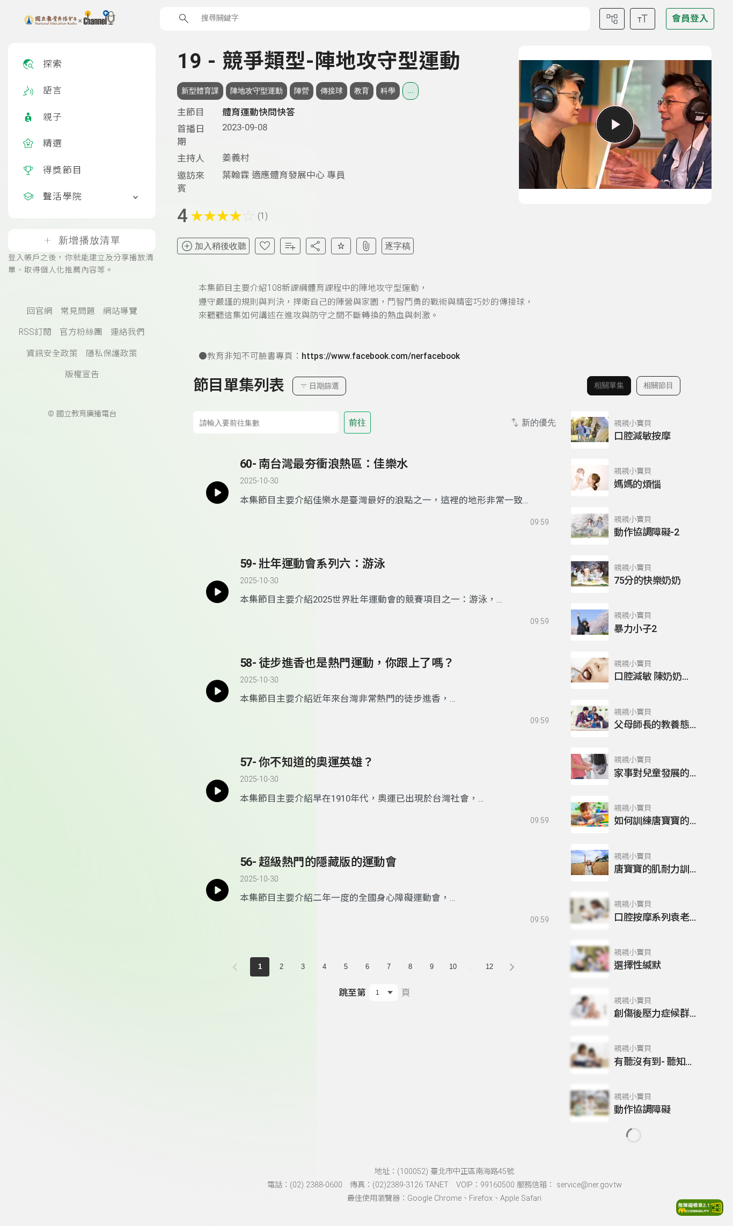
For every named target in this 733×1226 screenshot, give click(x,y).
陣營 (301, 90)
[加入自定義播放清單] (266, 519)
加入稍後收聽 (220, 246)
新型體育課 (200, 90)
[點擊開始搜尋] (183, 18)
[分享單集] (316, 246)
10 (453, 967)
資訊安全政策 (52, 353)
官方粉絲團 (81, 332)
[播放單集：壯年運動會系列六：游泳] (217, 592)
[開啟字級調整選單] (642, 19)
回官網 (40, 311)
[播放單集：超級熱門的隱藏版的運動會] (217, 890)
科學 (387, 90)
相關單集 (609, 385)
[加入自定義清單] (290, 246)
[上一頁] (237, 967)
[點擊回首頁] (63, 18)
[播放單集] (615, 124)
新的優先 (539, 422)
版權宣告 (82, 374)
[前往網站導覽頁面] (612, 19)
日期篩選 (324, 385)
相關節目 (658, 385)
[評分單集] (341, 246)
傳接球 (331, 90)
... (410, 90)
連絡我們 (128, 332)
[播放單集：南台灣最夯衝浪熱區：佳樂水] (217, 492)
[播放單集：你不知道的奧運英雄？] (217, 790)
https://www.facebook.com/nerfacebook (381, 356)
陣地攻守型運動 (256, 90)
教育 (361, 90)
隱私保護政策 (111, 353)
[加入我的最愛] (265, 246)
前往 (357, 422)
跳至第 (352, 992)
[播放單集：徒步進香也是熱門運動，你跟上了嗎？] (217, 691)
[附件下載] (366, 246)
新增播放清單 (89, 240)
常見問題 (78, 311)
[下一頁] (512, 967)
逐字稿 (398, 246)
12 (489, 967)
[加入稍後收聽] (247, 519)
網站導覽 (120, 311)
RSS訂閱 (35, 332)
